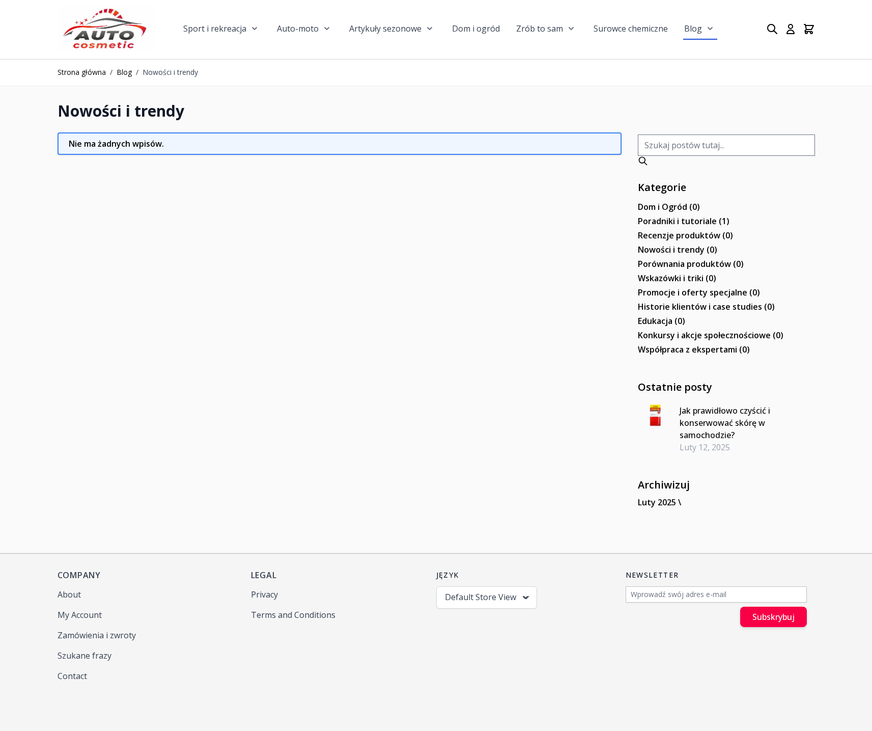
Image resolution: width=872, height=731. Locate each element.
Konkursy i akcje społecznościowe (710, 335)
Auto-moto (298, 28)
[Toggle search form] (772, 29)
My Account (80, 614)
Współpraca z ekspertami (694, 349)
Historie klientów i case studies (706, 306)
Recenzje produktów (685, 235)
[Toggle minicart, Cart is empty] (809, 29)
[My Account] (790, 29)
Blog (693, 28)
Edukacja (661, 321)
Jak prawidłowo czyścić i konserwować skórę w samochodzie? (725, 423)
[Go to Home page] (106, 29)
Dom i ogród (476, 28)
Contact (72, 676)
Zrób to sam (539, 28)
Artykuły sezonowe (385, 28)
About (69, 594)
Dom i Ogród (669, 206)
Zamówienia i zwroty (97, 635)
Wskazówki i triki (677, 278)
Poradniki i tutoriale (683, 221)
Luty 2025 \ (659, 502)
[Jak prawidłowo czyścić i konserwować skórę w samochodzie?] (655, 415)
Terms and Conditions (293, 614)
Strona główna (82, 72)
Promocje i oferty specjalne (699, 292)
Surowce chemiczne (631, 28)
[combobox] (726, 145)
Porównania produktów (691, 263)
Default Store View (480, 597)
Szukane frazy (84, 655)
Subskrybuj (773, 616)
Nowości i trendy (677, 249)
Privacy (264, 594)
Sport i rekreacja (214, 28)
